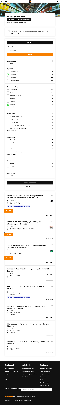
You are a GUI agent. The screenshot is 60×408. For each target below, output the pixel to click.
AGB (12, 400)
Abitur (11, 149)
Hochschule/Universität (16, 152)
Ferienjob (12, 98)
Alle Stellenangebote (45, 371)
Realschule (13, 143)
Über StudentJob (9, 368)
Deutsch (12, 163)
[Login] (58, 1)
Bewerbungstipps (44, 383)
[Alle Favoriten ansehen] (6, 1)
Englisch (12, 166)
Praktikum (12, 104)
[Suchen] (54, 1)
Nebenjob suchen (44, 374)
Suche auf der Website (13, 388)
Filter (29, 42)
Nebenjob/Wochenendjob (16, 95)
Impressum (28, 400)
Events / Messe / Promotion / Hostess (20, 125)
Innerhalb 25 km (14, 74)
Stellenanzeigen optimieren (29, 374)
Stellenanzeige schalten (28, 371)
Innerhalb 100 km (14, 80)
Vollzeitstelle (13, 89)
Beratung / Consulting (16, 116)
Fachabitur (13, 146)
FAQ (6, 380)
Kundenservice (14, 122)
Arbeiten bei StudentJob (11, 371)
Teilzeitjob (12, 101)
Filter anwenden (30, 183)
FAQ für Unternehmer (28, 377)
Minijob (12, 92)
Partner (7, 377)
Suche (30, 54)
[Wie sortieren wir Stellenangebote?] (52, 61)
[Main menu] (2, 1)
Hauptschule (13, 140)
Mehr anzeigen (11, 107)
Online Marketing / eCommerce (18, 128)
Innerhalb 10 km (14, 71)
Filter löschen (30, 187)
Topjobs (12, 175)
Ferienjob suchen (44, 377)
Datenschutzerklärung (20, 400)
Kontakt (7, 374)
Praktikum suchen (45, 380)
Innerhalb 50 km (14, 77)
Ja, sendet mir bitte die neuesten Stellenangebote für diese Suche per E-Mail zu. (29, 32)
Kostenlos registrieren (28, 368)
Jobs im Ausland (44, 385)
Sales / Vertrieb (14, 119)
